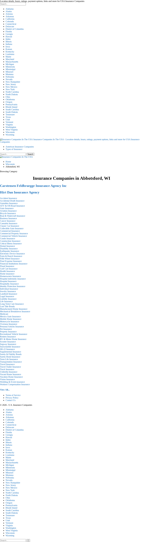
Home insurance (7, 274)
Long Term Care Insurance (12, 304)
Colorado (10, 21)
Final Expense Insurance (11, 261)
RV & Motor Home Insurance (13, 339)
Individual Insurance (9, 289)
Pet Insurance (6, 329)
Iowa (8, 46)
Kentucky (10, 51)
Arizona (9, 14)
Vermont (9, 122)
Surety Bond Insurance (10, 357)
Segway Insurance (8, 344)
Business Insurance (8, 218)
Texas (8, 117)
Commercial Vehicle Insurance (13, 236)
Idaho (8, 39)
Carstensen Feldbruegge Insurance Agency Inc (33, 186)
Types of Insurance (14, 149)
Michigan (10, 64)
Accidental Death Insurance (12, 201)
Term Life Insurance (9, 359)
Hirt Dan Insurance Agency (19, 192)
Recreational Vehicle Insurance (13, 334)
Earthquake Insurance (9, 251)
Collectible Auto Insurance (11, 228)
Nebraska (10, 77)
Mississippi (10, 69)
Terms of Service (13, 395)
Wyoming (10, 134)
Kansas (9, 49)
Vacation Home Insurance (11, 377)
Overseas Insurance (8, 324)
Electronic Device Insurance (12, 253)
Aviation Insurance (8, 211)
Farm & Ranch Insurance (11, 256)
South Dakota (12, 112)
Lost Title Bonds (7, 306)
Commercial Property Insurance (14, 233)
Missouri (9, 72)
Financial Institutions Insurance (13, 263)
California (10, 19)
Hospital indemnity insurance (13, 279)
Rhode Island (11, 107)
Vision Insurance (7, 379)
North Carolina (12, 92)
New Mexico (11, 87)
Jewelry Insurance (8, 291)
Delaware (10, 26)
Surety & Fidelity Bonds (11, 354)
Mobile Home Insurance (10, 319)
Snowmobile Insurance (10, 346)
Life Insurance (6, 301)
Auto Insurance (7, 208)
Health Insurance (7, 271)
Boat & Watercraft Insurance (12, 216)
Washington (11, 127)
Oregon (9, 102)
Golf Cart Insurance (8, 269)
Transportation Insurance (11, 362)
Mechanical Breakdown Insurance (15, 311)
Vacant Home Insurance (10, 374)
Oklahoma (10, 99)
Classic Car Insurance (9, 226)
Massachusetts (12, 62)
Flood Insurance (7, 266)
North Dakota (12, 94)
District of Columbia (15, 29)
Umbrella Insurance (8, 372)
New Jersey (11, 84)
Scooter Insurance (8, 341)
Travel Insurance (7, 364)
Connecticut (11, 24)
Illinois (9, 41)
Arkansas (10, 16)
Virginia (9, 124)
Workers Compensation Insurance (15, 384)
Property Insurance (8, 331)
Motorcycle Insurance (9, 321)
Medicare (4, 314)
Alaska (9, 11)
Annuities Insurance (9, 203)
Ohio (8, 97)
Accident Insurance (8, 198)
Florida (9, 31)
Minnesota (10, 67)
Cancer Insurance (7, 221)
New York (10, 89)
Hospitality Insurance (9, 284)
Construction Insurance (10, 241)
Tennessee (10, 114)
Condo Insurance (7, 238)
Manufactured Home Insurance (13, 309)
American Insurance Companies (20, 146)
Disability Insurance (9, 248)
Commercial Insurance (10, 231)
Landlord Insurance (8, 294)
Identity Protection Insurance (12, 286)
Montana (9, 74)
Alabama (10, 9)
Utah (8, 119)
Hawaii (9, 36)
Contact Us (11, 400)
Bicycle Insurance (8, 213)
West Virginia (12, 129)
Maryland (10, 59)
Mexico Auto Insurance (10, 316)
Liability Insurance (8, 299)
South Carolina (12, 109)
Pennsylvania (11, 104)
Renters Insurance (8, 336)
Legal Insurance (7, 296)
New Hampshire (13, 82)
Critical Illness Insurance (11, 243)
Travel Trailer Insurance (10, 367)
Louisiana (10, 54)
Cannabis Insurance (8, 223)
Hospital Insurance (8, 281)
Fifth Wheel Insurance (10, 258)
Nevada (9, 79)
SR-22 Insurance (7, 349)
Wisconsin (10, 132)
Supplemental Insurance (10, 352)
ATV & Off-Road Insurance (12, 206)
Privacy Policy (12, 398)
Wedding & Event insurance (12, 382)
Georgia (9, 34)
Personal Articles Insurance (12, 326)
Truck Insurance (7, 369)
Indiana (9, 44)
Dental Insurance (7, 246)
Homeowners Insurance (10, 276)
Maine (8, 56)
